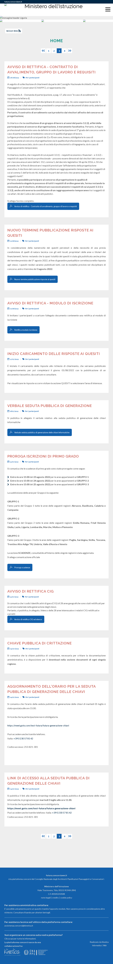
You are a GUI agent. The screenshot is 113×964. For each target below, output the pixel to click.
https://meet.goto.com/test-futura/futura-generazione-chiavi (38, 725)
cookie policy (66, 897)
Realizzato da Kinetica (99, 942)
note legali (46, 897)
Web (105, 945)
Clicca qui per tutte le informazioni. (20, 938)
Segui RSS (12, 31)
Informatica (97, 945)
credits (55, 897)
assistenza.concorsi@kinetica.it (18, 925)
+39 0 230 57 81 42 (23, 738)
